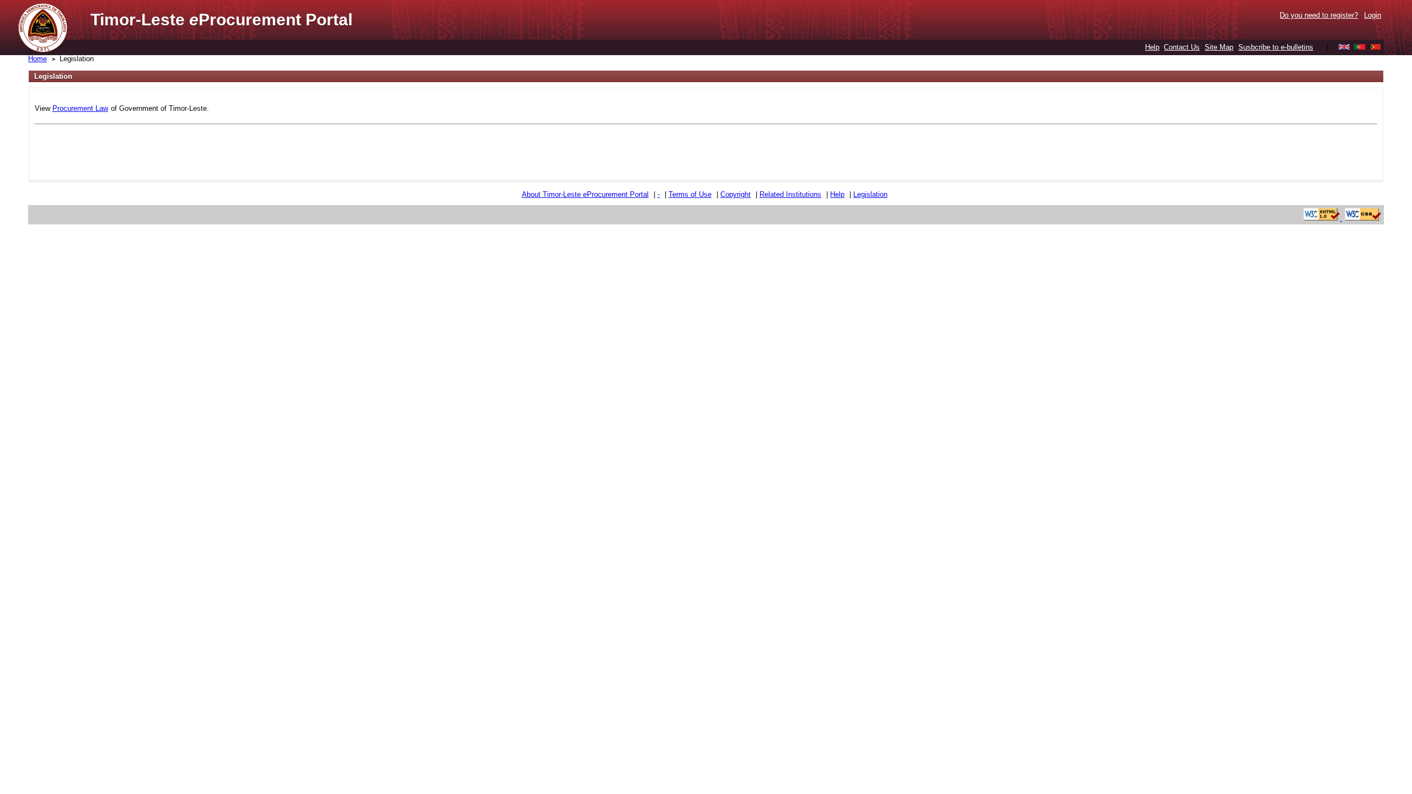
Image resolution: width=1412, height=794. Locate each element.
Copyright (735, 194)
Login (1372, 15)
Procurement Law (80, 108)
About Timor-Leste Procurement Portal (585, 194)
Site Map (1219, 47)
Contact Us (1182, 47)
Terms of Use (690, 194)
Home (37, 59)
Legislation (77, 59)
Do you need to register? (1319, 15)
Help (1152, 47)
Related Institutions (790, 194)
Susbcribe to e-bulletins (1275, 47)
